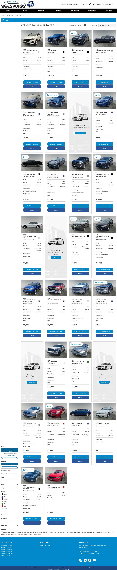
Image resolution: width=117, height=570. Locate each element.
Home (8, 11)
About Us (108, 11)
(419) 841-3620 (87, 551)
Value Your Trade (45, 545)
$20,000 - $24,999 (6, 553)
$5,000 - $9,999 (6, 547)
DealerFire (54, 567)
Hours (96, 551)
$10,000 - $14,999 (6, 549)
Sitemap (67, 569)
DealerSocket (65, 567)
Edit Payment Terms (10, 455)
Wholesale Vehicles (7, 545)
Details (32, 86)
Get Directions (83, 547)
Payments (41, 11)
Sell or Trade (80, 133)
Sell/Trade (92, 11)
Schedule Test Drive (32, 82)
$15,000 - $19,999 (6, 551)
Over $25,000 (5, 555)
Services (58, 11)
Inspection (75, 11)
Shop (25, 11)
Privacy (62, 569)
